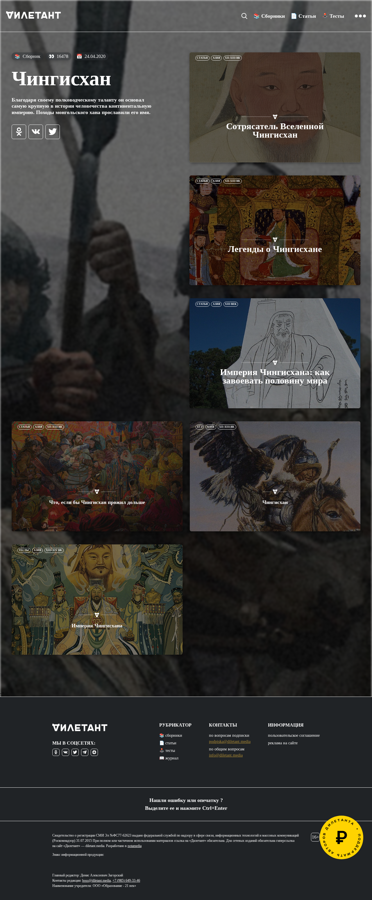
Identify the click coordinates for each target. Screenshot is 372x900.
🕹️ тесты (167, 750)
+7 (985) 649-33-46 (126, 880)
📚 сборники (170, 735)
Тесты (24, 550)
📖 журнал (168, 758)
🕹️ (333, 16)
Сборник (27, 56)
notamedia (135, 846)
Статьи (202, 57)
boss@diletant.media (96, 880)
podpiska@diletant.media (230, 741)
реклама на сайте (283, 743)
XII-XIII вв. (232, 57)
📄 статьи (167, 743)
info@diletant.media (226, 755)
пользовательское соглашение (294, 735)
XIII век (231, 304)
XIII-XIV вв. (54, 550)
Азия (216, 57)
